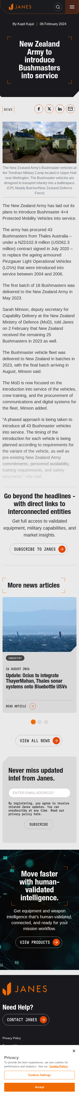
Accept (39, 1087)
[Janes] (20, 7)
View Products (35, 942)
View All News (35, 740)
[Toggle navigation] (72, 7)
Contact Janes (22, 1019)
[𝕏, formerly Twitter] (49, 108)
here (37, 814)
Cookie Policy (59, 1066)
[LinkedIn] (59, 108)
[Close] (74, 1051)
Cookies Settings (39, 1075)
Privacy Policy (12, 1038)
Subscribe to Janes (35, 549)
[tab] (33, 721)
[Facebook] (38, 108)
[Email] (70, 108)
